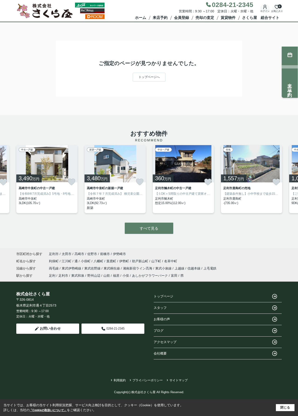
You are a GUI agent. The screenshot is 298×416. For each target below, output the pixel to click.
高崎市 (79, 254)
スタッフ (160, 308)
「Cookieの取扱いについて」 (48, 410)
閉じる (285, 407)
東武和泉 (77, 275)
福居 (116, 275)
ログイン (265, 11)
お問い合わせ (50, 328)
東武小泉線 (164, 268)
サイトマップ (178, 380)
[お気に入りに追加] (71, 181)
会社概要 (160, 353)
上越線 (180, 268)
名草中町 (170, 261)
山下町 (156, 261)
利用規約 (120, 380)
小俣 (125, 275)
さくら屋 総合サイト (260, 18)
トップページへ (149, 77)
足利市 (54, 254)
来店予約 (160, 18)
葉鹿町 (111, 261)
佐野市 (92, 254)
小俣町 (86, 261)
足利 (52, 275)
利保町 (54, 261)
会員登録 (181, 18)
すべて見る (149, 228)
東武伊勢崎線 (72, 268)
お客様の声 (162, 319)
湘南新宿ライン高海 (138, 268)
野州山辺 (93, 275)
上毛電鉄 (210, 268)
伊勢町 (124, 261)
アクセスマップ (165, 342)
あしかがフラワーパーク (150, 275)
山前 (106, 275)
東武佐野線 (93, 268)
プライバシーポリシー (147, 380)
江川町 (67, 261)
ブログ (158, 330)
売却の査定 (205, 18)
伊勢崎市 (119, 254)
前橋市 (105, 254)
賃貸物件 (228, 18)
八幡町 (99, 261)
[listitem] (47, 179)
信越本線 (194, 268)
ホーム (140, 18)
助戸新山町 (140, 261)
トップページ (163, 296)
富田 (174, 275)
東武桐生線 (112, 268)
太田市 (66, 254)
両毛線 (54, 268)
